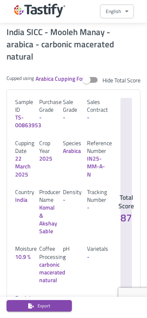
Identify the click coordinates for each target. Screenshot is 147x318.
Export (44, 305)
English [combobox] (113, 11)
